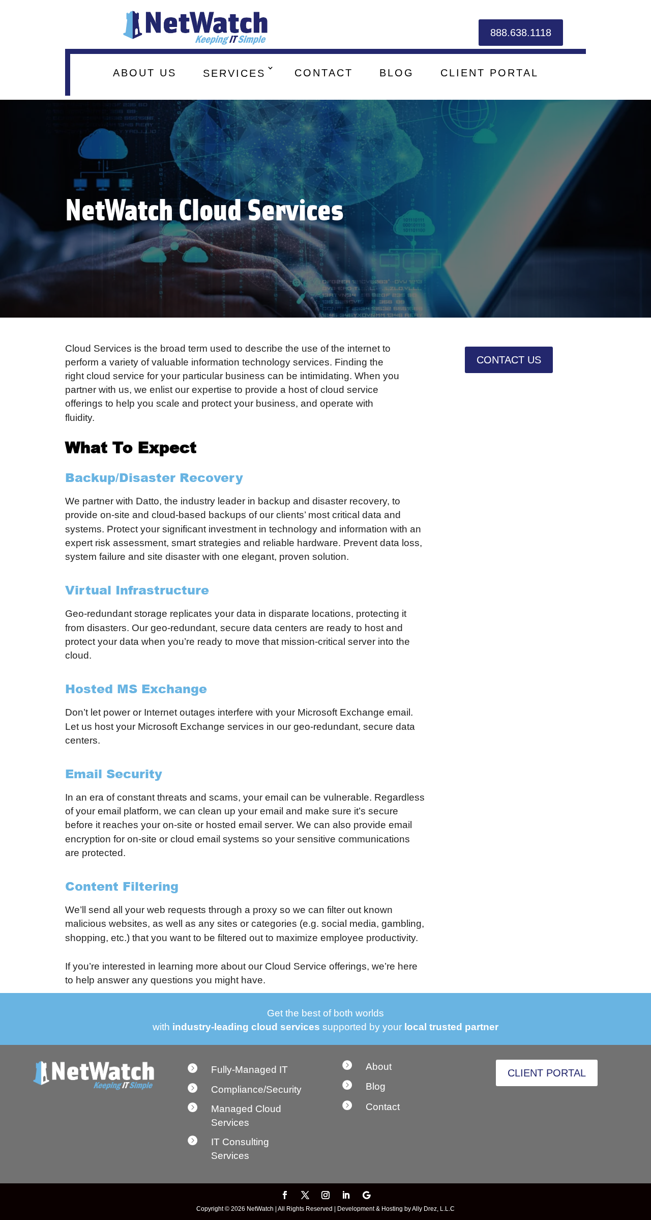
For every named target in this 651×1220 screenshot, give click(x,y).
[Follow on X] (305, 1195)
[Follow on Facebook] (285, 1195)
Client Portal (547, 1073)
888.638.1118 (520, 32)
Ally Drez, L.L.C (433, 1208)
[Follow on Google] (366, 1195)
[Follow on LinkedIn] (346, 1195)
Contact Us (509, 359)
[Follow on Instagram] (325, 1195)
